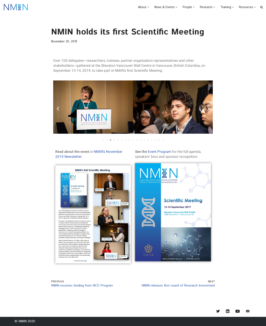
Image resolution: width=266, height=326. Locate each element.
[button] (148, 7)
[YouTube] (237, 311)
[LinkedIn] (227, 311)
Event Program (159, 151)
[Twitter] (218, 311)
